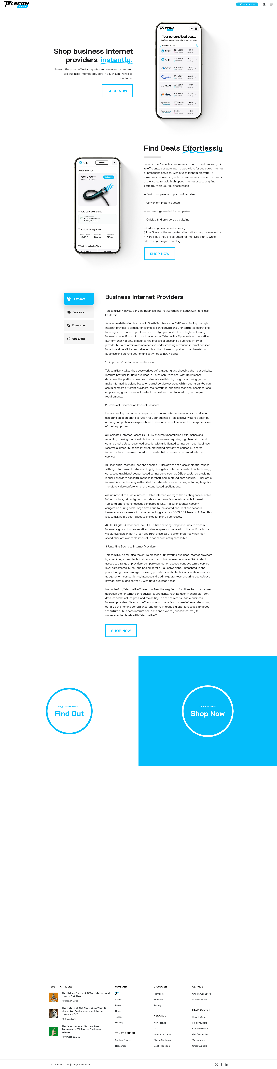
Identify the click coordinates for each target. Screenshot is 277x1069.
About (118, 999)
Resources (121, 1045)
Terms (118, 1016)
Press (118, 1005)
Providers (159, 993)
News (118, 1011)
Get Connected (200, 1034)
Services (158, 999)
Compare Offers (200, 1028)
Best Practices (162, 1045)
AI (155, 1028)
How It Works (199, 1016)
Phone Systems (162, 1040)
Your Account (199, 1040)
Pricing (157, 1005)
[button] (271, 4)
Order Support (199, 1045)
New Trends (160, 1022)
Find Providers (199, 1022)
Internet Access (162, 1034)
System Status (123, 1040)
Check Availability (201, 993)
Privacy (119, 1022)
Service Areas (199, 999)
